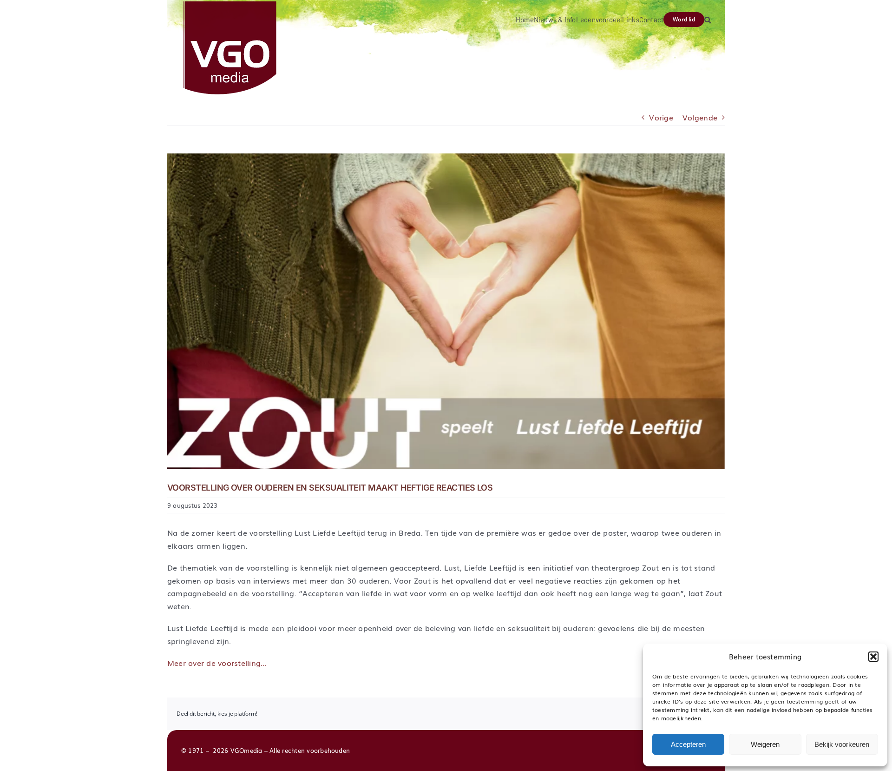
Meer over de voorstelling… (217, 662)
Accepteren (688, 744)
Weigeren (765, 744)
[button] (873, 656)
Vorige (661, 117)
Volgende (699, 117)
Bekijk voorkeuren (841, 744)
